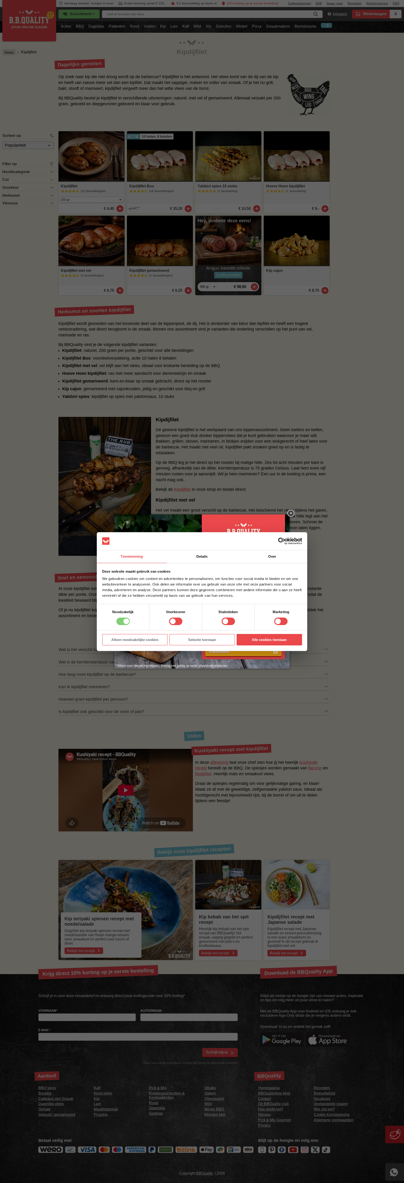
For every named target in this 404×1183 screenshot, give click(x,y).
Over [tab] (272, 556)
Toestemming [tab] (132, 556)
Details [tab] (202, 556)
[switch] (175, 621)
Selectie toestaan (202, 640)
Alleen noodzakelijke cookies (135, 640)
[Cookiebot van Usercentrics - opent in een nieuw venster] (281, 541)
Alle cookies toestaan (269, 640)
